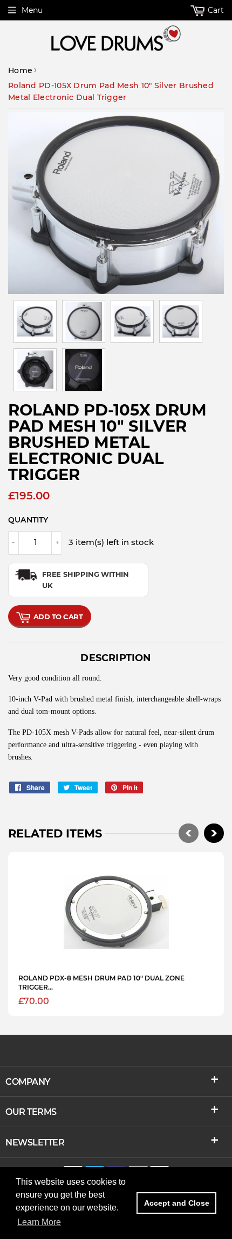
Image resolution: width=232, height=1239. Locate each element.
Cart (215, 10)
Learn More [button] (39, 1222)
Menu (32, 10)
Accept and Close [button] (176, 1203)
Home (20, 70)
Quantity (28, 520)
